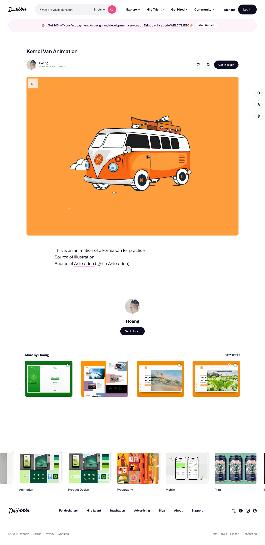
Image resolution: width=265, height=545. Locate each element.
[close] (250, 25)
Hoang (43, 63)
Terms (37, 533)
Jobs (214, 533)
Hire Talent (154, 9)
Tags (224, 533)
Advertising (142, 510)
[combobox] (63, 9)
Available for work (48, 66)
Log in (247, 9)
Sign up (229, 9)
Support (197, 510)
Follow (62, 66)
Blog (162, 510)
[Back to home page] (17, 9)
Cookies (63, 533)
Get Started (206, 25)
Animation (84, 263)
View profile (232, 354)
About (178, 510)
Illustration (83, 257)
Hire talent (94, 510)
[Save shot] (208, 65)
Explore (131, 9)
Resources (249, 533)
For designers (68, 510)
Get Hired (178, 9)
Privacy (49, 533)
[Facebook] (241, 510)
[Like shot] (198, 65)
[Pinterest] (255, 510)
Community (202, 9)
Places (234, 533)
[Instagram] (248, 510)
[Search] (112, 9)
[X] (234, 510)
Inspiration (117, 510)
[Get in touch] (48, 389)
